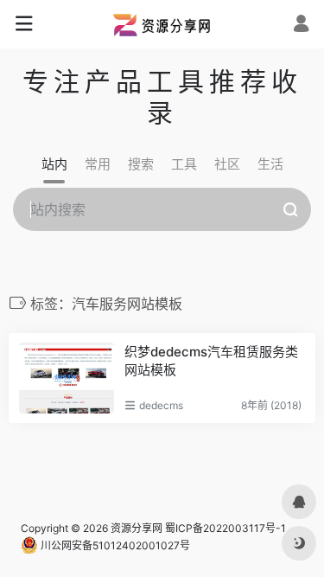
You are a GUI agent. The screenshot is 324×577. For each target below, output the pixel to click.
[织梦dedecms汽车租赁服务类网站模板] (66, 378)
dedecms (161, 405)
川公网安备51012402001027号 (114, 545)
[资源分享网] (161, 24)
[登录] (301, 25)
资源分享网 (136, 528)
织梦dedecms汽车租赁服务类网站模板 (211, 360)
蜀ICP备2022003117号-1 (225, 528)
